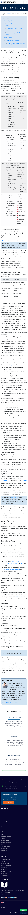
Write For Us (4, 819)
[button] (2, 902)
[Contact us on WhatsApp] (19, 2)
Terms (2, 905)
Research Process (5, 840)
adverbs (5, 365)
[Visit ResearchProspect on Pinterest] (5, 827)
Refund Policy (4, 813)
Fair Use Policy (4, 811)
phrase (25, 480)
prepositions (14, 563)
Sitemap (3, 825)
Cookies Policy (3, 909)
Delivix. (16, 912)
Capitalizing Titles (7, 37)
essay (21, 597)
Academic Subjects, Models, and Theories (13, 33)
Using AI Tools (4, 850)
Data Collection (4, 873)
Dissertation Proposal (6, 871)
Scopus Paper (4, 867)
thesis (16, 597)
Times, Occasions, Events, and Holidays (13, 24)
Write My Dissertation (6, 865)
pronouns (6, 569)
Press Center (4, 817)
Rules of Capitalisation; (9, 20)
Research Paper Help (5, 859)
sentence (22, 53)
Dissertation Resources (6, 836)
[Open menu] (25, 2)
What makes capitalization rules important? (15, 44)
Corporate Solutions (5, 823)
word (16, 70)
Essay (2, 834)
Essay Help (3, 861)
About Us (3, 815)
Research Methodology (6, 842)
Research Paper (4, 848)
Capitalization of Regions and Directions (13, 29)
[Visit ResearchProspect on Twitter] (2, 827)
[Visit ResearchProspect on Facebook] (1, 827)
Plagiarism (3, 838)
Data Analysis (4, 869)
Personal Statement (5, 846)
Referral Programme (5, 821)
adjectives (3, 240)
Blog (2, 844)
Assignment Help (5, 863)
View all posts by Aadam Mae (10, 702)
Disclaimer (3, 907)
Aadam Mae (8, 13)
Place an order (9, 802)
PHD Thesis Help (4, 875)
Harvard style (14, 497)
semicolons (4, 480)
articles (22, 563)
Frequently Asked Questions (11, 40)
